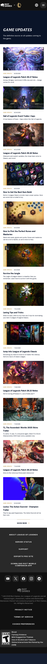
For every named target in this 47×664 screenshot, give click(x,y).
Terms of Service (23, 617)
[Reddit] (39, 578)
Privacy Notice (23, 610)
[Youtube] (7, 578)
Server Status (23, 542)
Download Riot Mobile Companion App (23, 564)
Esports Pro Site (23, 556)
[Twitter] (15, 578)
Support (23, 549)
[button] (23, 65)
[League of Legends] (19, 5)
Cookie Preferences (23, 624)
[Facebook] (23, 578)
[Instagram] (31, 578)
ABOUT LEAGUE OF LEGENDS (23, 535)
